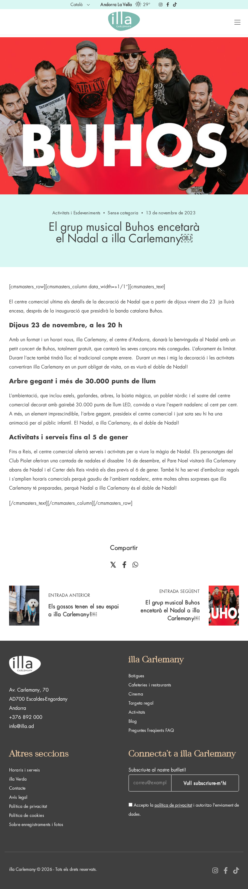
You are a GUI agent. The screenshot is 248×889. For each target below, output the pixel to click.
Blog (133, 721)
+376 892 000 (25, 717)
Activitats (137, 712)
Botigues (136, 676)
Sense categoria (123, 213)
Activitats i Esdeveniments (76, 213)
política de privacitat (173, 805)
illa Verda (18, 779)
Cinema (136, 694)
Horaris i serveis (24, 770)
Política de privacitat (28, 806)
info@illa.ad (21, 726)
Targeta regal (141, 703)
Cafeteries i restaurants (150, 685)
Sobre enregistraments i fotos (36, 824)
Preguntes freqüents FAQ (151, 730)
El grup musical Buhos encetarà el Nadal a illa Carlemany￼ (170, 610)
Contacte (17, 788)
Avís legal (18, 797)
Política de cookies (26, 815)
